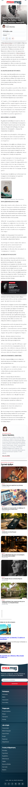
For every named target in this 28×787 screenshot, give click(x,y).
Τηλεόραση (5, 716)
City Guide (4, 767)
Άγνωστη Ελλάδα (6, 764)
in (9, 38)
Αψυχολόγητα (5, 741)
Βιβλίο (4, 15)
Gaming (4, 719)
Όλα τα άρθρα (6, 455)
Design (4, 736)
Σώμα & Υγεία (5, 733)
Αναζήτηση (15, 683)
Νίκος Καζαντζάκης (7, 43)
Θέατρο (4, 713)
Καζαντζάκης (20, 53)
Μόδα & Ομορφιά (6, 730)
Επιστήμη (4, 750)
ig (15, 783)
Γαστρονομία (5, 728)
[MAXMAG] (14, 2)
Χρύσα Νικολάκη (8, 435)
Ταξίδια (4, 761)
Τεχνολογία (5, 753)
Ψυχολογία (4, 739)
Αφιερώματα (5, 699)
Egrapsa (4, 769)
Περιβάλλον (5, 756)
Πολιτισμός (5, 694)
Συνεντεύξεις (5, 702)
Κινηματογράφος (6, 711)
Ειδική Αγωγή (5, 758)
